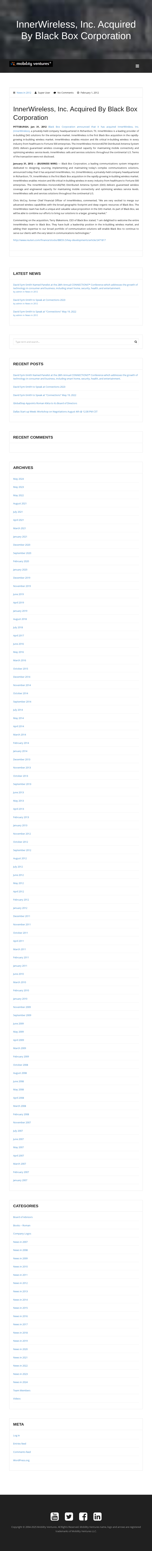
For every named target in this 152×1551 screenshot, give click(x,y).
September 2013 (22, 784)
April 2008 (18, 1097)
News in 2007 (20, 1242)
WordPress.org (21, 1460)
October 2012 (20, 841)
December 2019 (21, 577)
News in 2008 (20, 1250)
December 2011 (21, 916)
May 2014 (18, 718)
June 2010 (18, 974)
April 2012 (18, 891)
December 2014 (21, 676)
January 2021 (20, 536)
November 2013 (22, 767)
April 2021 (18, 520)
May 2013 (18, 800)
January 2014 (20, 751)
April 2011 (18, 941)
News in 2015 (20, 1307)
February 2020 (21, 561)
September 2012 (22, 850)
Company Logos (22, 1233)
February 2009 (21, 1056)
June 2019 (18, 594)
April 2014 (18, 726)
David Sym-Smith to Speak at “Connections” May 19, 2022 (44, 395)
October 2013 (20, 776)
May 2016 (18, 652)
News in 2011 (20, 1275)
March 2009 (19, 1048)
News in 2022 (20, 1365)
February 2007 (21, 1172)
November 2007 (22, 1122)
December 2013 (21, 759)
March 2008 (19, 1106)
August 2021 (20, 503)
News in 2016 (20, 1316)
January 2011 (20, 965)
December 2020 (21, 544)
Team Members (21, 1390)
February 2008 (21, 1114)
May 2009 (18, 1031)
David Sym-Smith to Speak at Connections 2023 (39, 386)
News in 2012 (24, 92)
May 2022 (18, 495)
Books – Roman (21, 1225)
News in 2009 (20, 1258)
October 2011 (20, 932)
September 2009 (22, 1015)
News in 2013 (20, 1291)
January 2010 (20, 998)
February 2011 (21, 957)
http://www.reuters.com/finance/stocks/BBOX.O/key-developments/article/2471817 (59, 240)
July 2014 (18, 709)
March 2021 (19, 528)
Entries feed (19, 1443)
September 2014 (22, 701)
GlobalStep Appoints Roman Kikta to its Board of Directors (45, 403)
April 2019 (18, 602)
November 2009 (22, 1007)
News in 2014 (20, 1299)
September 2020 (22, 553)
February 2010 (21, 990)
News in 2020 (20, 1349)
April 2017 (18, 635)
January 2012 (20, 908)
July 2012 (18, 866)
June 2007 (18, 1139)
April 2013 (18, 809)
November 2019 (22, 586)
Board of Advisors (23, 1217)
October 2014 (20, 693)
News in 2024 (20, 1382)
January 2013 (20, 825)
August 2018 (20, 619)
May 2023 (18, 487)
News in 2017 (20, 1324)
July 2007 (18, 1130)
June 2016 (18, 643)
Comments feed (22, 1452)
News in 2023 (20, 1374)
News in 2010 (20, 1266)
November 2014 (22, 685)
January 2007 (20, 1180)
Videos (17, 1398)
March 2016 (19, 660)
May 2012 (18, 883)
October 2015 (20, 668)
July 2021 (18, 511)
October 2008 (20, 1064)
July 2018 (18, 627)
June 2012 (18, 875)
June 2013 (18, 792)
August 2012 (20, 858)
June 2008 (18, 1081)
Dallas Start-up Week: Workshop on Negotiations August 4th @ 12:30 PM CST (55, 411)
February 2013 (21, 817)
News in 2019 (20, 1340)
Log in (16, 1435)
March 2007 (19, 1163)
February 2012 (21, 899)
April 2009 (18, 1040)
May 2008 (18, 1089)
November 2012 (22, 833)
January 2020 (20, 569)
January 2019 (20, 611)
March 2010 (19, 982)
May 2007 (18, 1147)
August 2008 (20, 1073)
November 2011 (22, 924)
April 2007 (18, 1155)
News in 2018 (20, 1332)
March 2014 (19, 734)
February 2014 (21, 743)
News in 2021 (20, 1357)
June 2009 (18, 1023)
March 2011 (19, 949)
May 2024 (18, 478)
